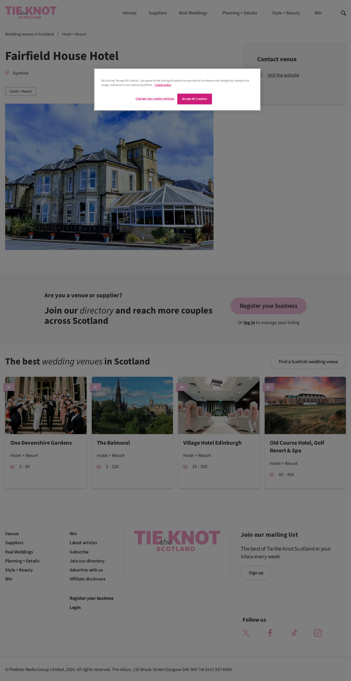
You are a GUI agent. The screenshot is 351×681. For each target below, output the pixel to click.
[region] (177, 89)
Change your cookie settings (155, 98)
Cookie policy (163, 85)
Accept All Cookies (194, 99)
